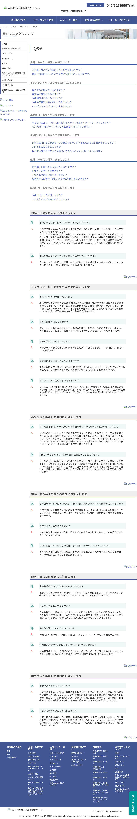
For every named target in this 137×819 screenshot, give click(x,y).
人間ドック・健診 (68, 19)
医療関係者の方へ (93, 19)
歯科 (8, 751)
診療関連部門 (11, 757)
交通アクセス (7, 58)
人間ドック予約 (55, 766)
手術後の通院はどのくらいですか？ (49, 175)
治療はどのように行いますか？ (47, 195)
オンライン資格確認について (35, 778)
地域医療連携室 (77, 765)
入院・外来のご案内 (43, 19)
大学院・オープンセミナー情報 (78, 761)
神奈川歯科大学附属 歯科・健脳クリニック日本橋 (100, 799)
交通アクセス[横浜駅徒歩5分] (73, 11)
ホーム (2, 26)
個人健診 (53, 773)
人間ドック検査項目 (57, 753)
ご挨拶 (4, 43)
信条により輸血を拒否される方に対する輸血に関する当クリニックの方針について (35, 792)
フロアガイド (7, 53)
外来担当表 (32, 763)
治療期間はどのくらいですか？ (47, 98)
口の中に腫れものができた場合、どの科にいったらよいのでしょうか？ (67, 150)
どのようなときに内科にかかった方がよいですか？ (57, 69)
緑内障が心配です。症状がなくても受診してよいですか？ (60, 179)
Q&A (116, 768)
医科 (8, 754)
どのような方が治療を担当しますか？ (51, 199)
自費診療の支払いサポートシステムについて (35, 768)
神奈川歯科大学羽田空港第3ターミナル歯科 (100, 792)
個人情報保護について (115, 811)
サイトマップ (98, 811)
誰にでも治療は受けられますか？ (48, 90)
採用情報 (74, 756)
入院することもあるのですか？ (47, 146)
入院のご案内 (33, 774)
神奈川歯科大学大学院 (100, 762)
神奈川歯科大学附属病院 (100, 778)
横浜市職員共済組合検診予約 (57, 784)
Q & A (4, 63)
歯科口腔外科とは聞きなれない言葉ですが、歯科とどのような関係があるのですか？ (74, 142)
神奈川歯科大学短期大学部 (98, 768)
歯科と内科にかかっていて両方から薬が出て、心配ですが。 (61, 73)
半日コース (54, 756)
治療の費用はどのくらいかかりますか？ (52, 102)
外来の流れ (32, 753)
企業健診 (53, 770)
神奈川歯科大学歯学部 (100, 757)
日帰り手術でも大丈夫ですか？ (47, 171)
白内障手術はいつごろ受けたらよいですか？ (54, 166)
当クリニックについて (119, 19)
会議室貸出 (6, 68)
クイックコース (55, 760)
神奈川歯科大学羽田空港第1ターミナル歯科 (100, 785)
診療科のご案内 (18, 19)
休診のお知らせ (33, 760)
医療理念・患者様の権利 (11, 48)
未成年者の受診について (35, 783)
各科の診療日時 (33, 756)
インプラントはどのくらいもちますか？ (52, 106)
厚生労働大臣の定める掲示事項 (13, 91)
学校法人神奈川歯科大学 (100, 752)
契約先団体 (54, 780)
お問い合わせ (95, 5)
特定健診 (53, 776)
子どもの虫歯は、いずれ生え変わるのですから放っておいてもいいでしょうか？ (71, 122)
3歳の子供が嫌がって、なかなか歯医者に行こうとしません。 (62, 126)
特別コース (54, 763)
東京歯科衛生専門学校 (100, 773)
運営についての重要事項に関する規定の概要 (13, 74)
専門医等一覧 (7, 85)
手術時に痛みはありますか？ (46, 94)
